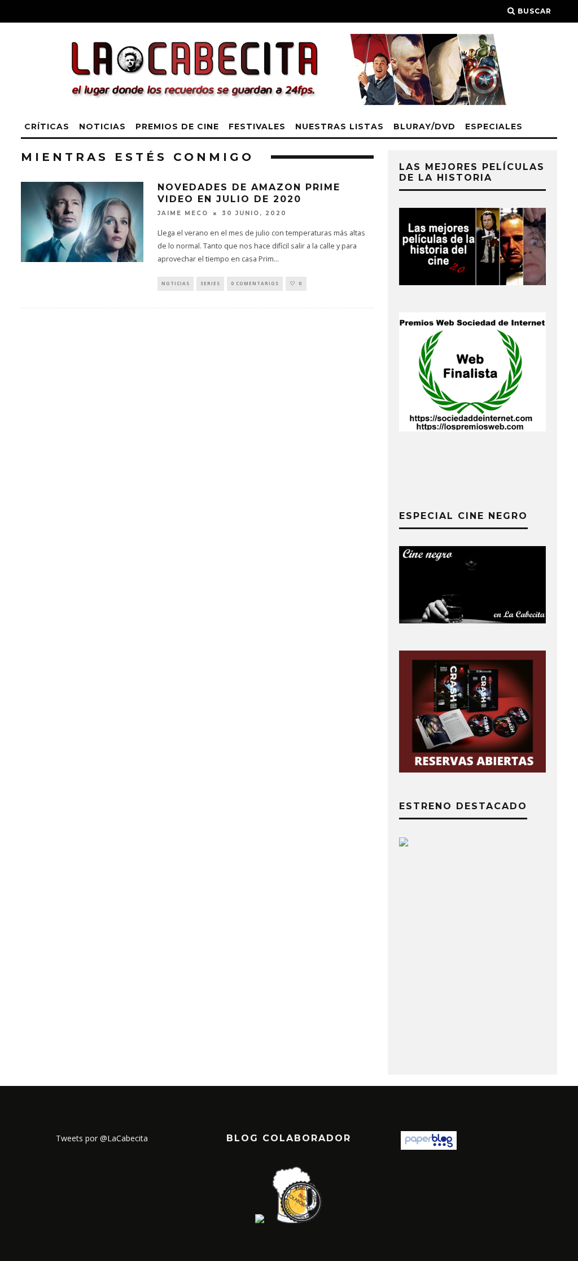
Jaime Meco (182, 213)
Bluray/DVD (424, 126)
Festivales (257, 126)
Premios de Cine (177, 126)
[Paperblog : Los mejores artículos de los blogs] (429, 1146)
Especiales (494, 126)
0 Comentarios (255, 283)
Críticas (46, 126)
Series (210, 283)
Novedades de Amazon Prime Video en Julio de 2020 (248, 193)
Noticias (102, 126)
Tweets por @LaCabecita (102, 1138)
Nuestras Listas (339, 126)
